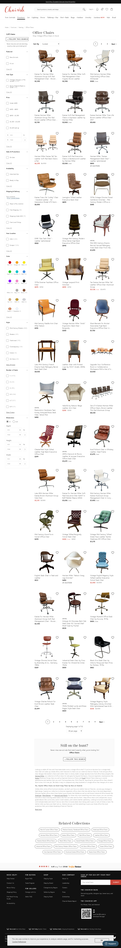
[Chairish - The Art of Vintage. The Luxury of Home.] (15, 9)
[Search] (84, 9)
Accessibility (11, 903)
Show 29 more (10, 364)
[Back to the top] (116, 935)
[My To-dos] (97, 9)
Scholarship (66, 897)
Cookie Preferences (19, 942)
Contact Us (10, 883)
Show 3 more (10, 412)
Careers (64, 887)
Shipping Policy (12, 892)
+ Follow (17, 39)
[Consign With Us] (102, 9)
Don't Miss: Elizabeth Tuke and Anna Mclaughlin (60, 2)
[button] (106, 9)
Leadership (65, 883)
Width (8, 455)
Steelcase (38, 795)
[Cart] (111, 9)
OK (102, 940)
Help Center (11, 878)
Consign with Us (30, 892)
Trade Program (30, 883)
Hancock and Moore (60, 795)
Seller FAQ (28, 897)
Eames (37, 778)
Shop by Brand (48, 883)
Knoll (83, 778)
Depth (8, 426)
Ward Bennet (46, 795)
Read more (38, 809)
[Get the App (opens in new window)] (86, 913)
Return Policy (11, 887)
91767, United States (13, 198)
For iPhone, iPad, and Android (90, 904)
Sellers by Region (49, 892)
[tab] (17, 57)
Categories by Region (50, 887)
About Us (65, 878)
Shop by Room (48, 897)
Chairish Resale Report (69, 901)
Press (64, 892)
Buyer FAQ (28, 878)
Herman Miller (39, 776)
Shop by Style (48, 878)
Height (8, 440)
